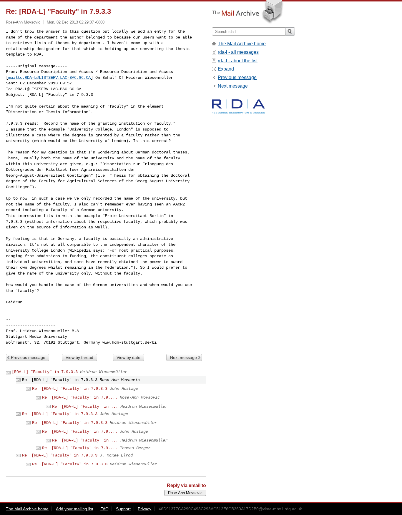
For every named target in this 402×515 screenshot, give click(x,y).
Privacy (144, 508)
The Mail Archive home (242, 43)
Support (123, 508)
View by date (128, 357)
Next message (183, 357)
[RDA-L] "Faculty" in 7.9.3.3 (45, 371)
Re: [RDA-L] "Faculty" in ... (85, 406)
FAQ (104, 508)
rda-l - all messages (238, 52)
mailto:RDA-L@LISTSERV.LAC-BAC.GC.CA (49, 77)
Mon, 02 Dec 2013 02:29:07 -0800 (75, 22)
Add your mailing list (74, 508)
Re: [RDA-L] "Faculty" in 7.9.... (79, 397)
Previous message (28, 357)
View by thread (79, 357)
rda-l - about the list (238, 60)
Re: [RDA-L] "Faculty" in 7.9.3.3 (69, 388)
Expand (226, 68)
